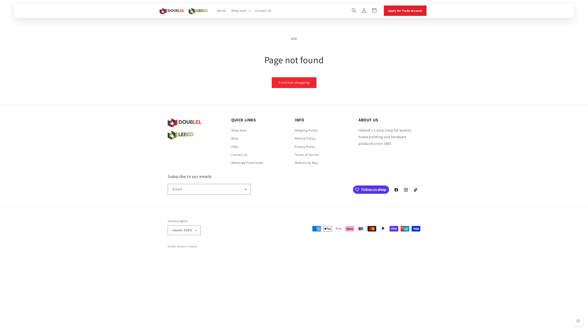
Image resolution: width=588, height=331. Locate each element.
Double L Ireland (187, 246)
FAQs (234, 147)
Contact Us (239, 155)
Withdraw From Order (247, 163)
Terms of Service (307, 155)
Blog (234, 138)
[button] (240, 10)
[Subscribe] (245, 189)
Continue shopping (294, 82)
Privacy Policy (305, 147)
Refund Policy (305, 138)
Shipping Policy (306, 130)
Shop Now (238, 130)
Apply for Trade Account (405, 11)
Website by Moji (306, 163)
